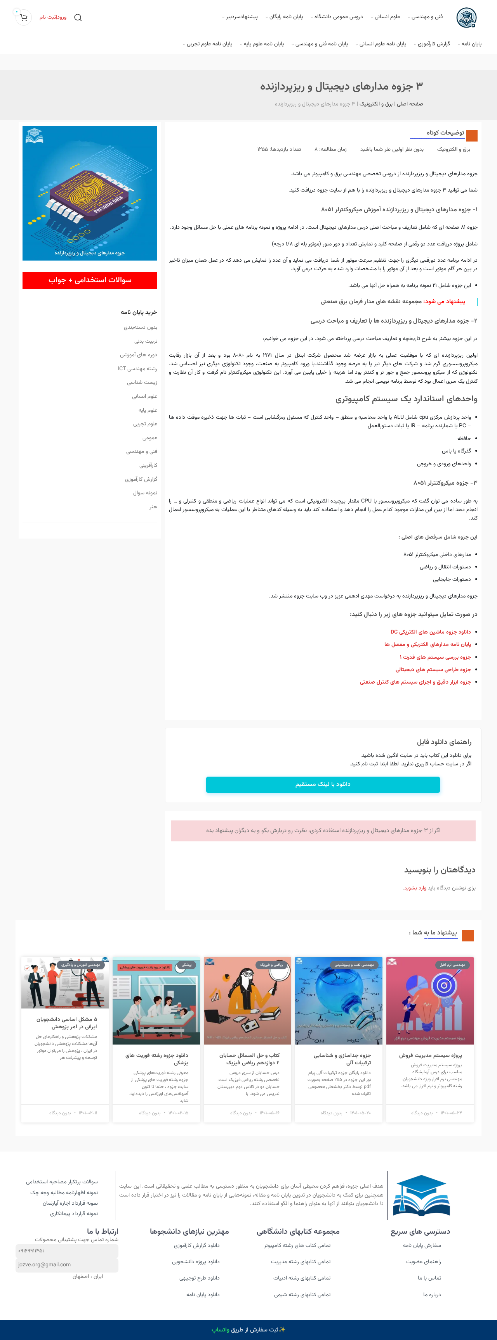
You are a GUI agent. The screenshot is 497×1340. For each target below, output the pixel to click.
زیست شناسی (142, 382)
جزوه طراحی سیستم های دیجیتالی (433, 670)
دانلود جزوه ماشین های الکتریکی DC (431, 632)
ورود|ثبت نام (53, 17)
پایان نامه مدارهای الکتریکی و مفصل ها (427, 645)
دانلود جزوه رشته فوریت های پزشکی (156, 1060)
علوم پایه (148, 410)
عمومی (149, 438)
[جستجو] (78, 17)
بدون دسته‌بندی (140, 327)
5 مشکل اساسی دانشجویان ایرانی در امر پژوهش (66, 1023)
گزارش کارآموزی (141, 479)
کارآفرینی (148, 465)
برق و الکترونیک (376, 104)
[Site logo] (465, 18)
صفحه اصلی (410, 104)
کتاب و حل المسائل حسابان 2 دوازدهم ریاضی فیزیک (249, 1060)
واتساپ (220, 1330)
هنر (153, 507)
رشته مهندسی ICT (137, 369)
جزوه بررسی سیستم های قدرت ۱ (435, 657)
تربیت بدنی (145, 341)
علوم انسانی (144, 396)
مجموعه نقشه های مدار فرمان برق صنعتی (371, 301)
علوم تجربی (145, 424)
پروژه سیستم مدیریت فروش (430, 1056)
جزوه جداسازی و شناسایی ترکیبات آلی (342, 1060)
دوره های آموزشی (138, 355)
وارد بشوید (415, 888)
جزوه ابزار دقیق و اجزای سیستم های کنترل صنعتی (415, 682)
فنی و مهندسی (141, 451)
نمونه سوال (145, 493)
